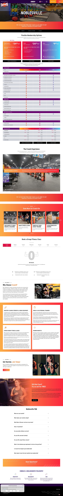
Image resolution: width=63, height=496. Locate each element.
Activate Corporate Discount (46, 492)
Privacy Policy (57, 493)
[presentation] (2, 220)
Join (60, 1)
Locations (19, 4)
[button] (30, 233)
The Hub (48, 4)
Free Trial (53, 1)
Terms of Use (52, 493)
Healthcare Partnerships (55, 492)
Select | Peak (31, 61)
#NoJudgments (4, 1)
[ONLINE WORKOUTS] (33, 1)
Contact (48, 491)
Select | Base (51, 61)
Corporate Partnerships (55, 491)
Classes (24, 4)
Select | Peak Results (12, 61)
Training (34, 4)
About (53, 4)
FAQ (51, 491)
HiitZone (29, 4)
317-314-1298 (33, 463)
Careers (48, 493)
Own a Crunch (59, 4)
